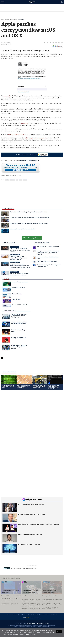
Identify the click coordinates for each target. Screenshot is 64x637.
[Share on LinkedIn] (53, 43)
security (25, 179)
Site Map (53, 614)
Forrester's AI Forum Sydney (20, 282)
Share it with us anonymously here (29, 160)
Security (21, 19)
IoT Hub (47, 623)
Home (2, 19)
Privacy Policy (39, 626)
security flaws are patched (16, 135)
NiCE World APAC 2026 (18, 288)
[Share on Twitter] (47, 43)
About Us (14, 614)
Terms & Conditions (46, 626)
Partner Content (9, 243)
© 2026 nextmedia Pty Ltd (35, 618)
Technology (14, 19)
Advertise (39, 614)
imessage (12, 179)
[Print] (62, 43)
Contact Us (9, 614)
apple (7, 179)
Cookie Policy (21, 634)
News (7, 19)
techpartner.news (31, 623)
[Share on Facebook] (50, 43)
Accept (59, 631)
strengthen (24, 123)
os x (20, 179)
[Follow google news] (57, 46)
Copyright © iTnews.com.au (7, 175)
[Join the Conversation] (44, 43)
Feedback (33, 614)
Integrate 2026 (16, 299)
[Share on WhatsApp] (32, 366)
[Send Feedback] (56, 43)
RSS (56, 614)
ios (17, 179)
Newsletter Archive (46, 614)
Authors (28, 614)
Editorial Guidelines (21, 614)
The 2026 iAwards (17, 294)
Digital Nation (40, 623)
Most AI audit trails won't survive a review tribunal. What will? (24, 568)
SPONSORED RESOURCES (42, 243)
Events (6, 278)
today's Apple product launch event (36, 138)
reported (7, 96)
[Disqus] (32, 412)
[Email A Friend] (59, 43)
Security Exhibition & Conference (21, 305)
